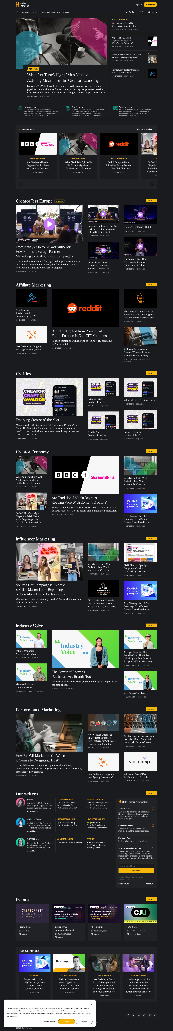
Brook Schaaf (23, 658)
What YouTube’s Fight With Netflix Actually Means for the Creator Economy (98, 805)
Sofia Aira (33, 96)
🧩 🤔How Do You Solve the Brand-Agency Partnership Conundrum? (97, 825)
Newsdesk (118, 61)
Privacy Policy (124, 880)
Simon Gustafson (25, 691)
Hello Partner (27, 1028)
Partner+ (91, 839)
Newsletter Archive (120, 19)
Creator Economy (37, 158)
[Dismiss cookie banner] (92, 1004)
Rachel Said (58, 689)
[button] (52, 12)
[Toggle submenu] (59, 12)
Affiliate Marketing (119, 158)
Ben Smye (70, 992)
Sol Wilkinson (33, 839)
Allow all (66, 1022)
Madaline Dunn (120, 30)
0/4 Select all (123, 884)
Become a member (144, 129)
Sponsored (34, 976)
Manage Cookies (49, 1022)
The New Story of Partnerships (69, 842)
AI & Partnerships (65, 839)
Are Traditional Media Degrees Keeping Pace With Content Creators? (67, 805)
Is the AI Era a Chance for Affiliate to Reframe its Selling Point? (96, 845)
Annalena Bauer (132, 665)
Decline (84, 1022)
